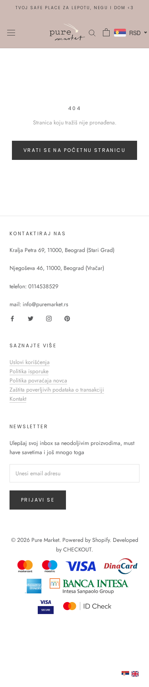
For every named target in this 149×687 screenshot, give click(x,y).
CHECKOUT (77, 549)
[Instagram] (49, 318)
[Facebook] (12, 318)
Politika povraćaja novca (38, 380)
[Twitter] (30, 318)
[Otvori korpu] (106, 32)
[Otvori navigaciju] (11, 32)
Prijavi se (37, 499)
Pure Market (45, 540)
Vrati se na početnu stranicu (74, 150)
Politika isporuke (29, 371)
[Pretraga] (92, 32)
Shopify (101, 540)
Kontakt (18, 399)
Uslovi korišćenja (30, 362)
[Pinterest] (67, 318)
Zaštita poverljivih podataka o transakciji (57, 390)
